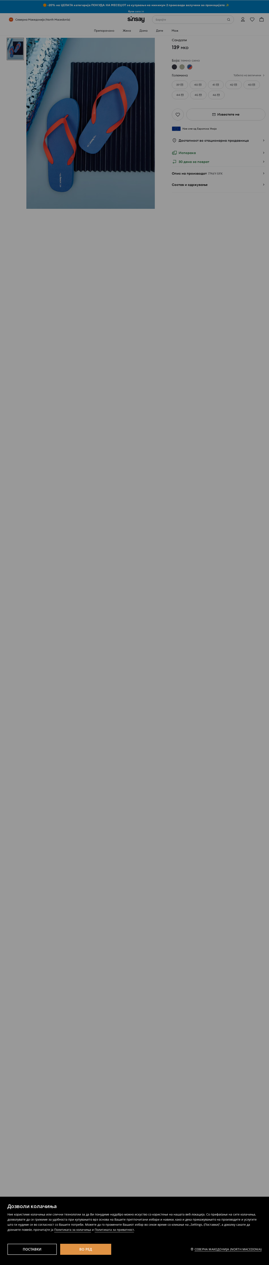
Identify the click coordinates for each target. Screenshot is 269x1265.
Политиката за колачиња (72, 1230)
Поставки (32, 1249)
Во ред (85, 1249)
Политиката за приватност (114, 1230)
